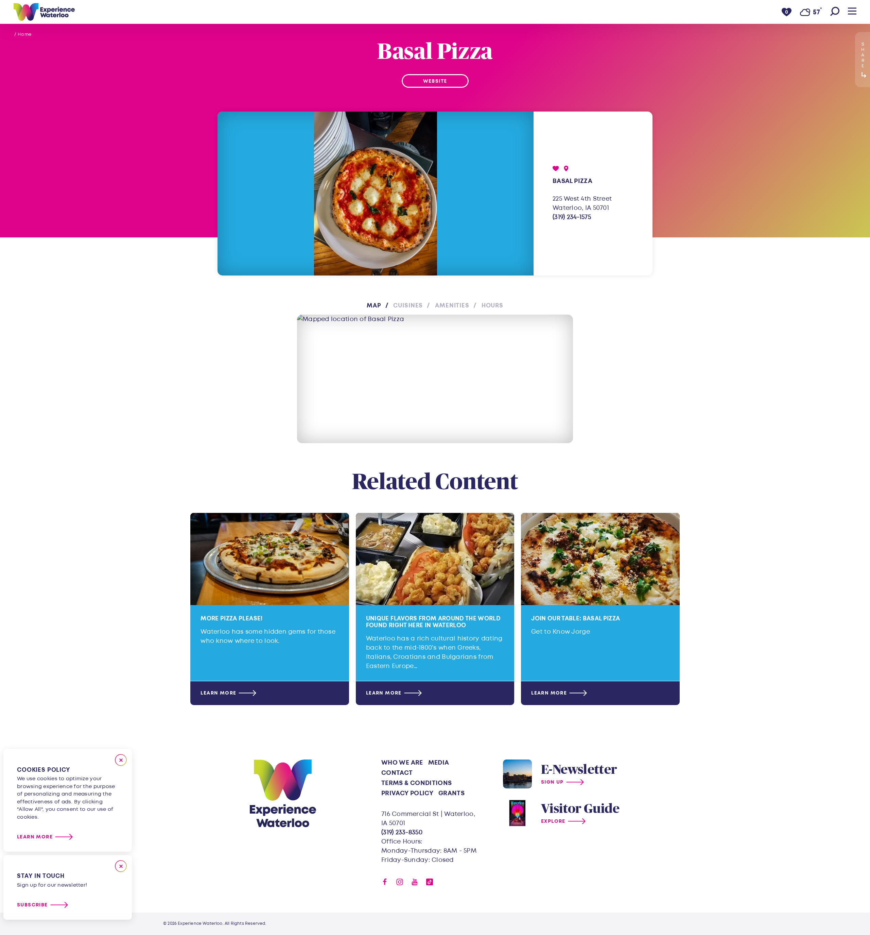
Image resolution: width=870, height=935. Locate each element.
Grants (451, 793)
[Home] (44, 12)
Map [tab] (374, 305)
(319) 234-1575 (572, 217)
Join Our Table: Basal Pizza (575, 618)
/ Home (23, 34)
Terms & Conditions (416, 783)
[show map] (566, 168)
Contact (397, 773)
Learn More (218, 693)
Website (435, 81)
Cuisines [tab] (408, 305)
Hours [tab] (492, 305)
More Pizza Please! (231, 618)
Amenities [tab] (452, 305)
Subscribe (32, 905)
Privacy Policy (407, 793)
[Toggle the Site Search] (834, 12)
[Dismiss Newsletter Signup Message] (121, 866)
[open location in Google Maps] (435, 379)
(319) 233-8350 (401, 832)
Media (438, 762)
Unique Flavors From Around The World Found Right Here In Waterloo (433, 622)
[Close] (121, 760)
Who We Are (402, 762)
